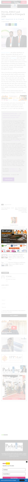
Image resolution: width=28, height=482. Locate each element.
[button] (14, 480)
